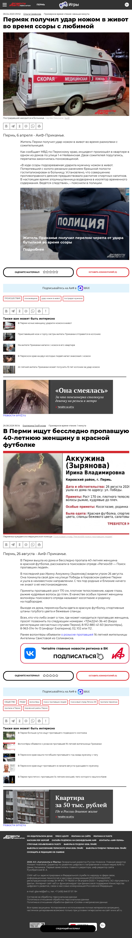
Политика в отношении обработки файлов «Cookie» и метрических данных (67, 902)
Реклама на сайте (81, 836)
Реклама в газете (103, 836)
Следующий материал (68, 929)
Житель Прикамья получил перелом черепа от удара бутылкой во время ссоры (73, 240)
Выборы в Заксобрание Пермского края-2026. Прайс (55, 848)
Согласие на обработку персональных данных (52, 897)
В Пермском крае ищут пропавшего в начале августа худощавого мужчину (58, 765)
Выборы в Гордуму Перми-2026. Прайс (106, 848)
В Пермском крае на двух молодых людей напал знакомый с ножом (54, 356)
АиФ (67, 118)
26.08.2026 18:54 (11, 425)
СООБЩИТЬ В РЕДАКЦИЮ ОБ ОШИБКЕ (45, 852)
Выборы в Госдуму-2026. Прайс (80, 844)
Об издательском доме (40, 836)
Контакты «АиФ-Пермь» (111, 840)
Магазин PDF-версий (38, 840)
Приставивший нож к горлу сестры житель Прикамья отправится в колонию (59, 334)
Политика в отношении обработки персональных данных (58, 899)
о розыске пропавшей (77, 634)
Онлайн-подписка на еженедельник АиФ (74, 840)
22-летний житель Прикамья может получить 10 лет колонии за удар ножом (59, 367)
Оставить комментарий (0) (103, 272)
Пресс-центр (62, 836)
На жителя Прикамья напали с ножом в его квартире (46, 345)
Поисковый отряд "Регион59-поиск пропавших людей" (82, 536)
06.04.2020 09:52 (12, 14)
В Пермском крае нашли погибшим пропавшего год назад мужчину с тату (58, 755)
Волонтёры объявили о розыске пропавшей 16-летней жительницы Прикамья (60, 744)
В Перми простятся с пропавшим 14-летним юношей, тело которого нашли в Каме (62, 776)
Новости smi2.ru (14, 415)
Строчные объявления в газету (44, 844)
